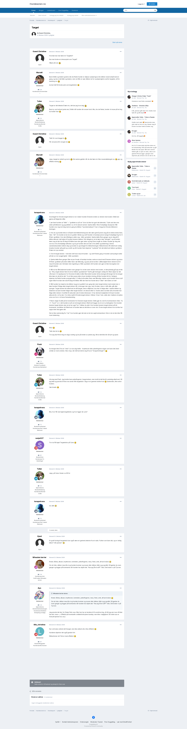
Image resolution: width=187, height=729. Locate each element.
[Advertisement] (76, 194)
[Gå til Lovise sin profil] (129, 194)
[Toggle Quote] (52, 593)
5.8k (40, 89)
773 (40, 361)
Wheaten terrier (39, 557)
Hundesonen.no (38, 4)
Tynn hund (135, 187)
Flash (39, 344)
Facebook (75, 10)
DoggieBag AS (93, 724)
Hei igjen (134, 131)
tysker (133, 183)
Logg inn (141, 4)
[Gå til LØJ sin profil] (129, 97)
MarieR (39, 72)
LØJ (135, 98)
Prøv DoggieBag (63, 10)
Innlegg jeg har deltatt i (57, 15)
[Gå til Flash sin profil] (39, 351)
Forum (33, 10)
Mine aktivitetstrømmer (89, 15)
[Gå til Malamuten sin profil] (129, 167)
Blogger (41, 10)
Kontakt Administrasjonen (70, 722)
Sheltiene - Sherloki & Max (140, 105)
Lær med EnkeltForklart (124, 722)
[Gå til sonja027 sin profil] (39, 445)
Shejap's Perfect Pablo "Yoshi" (141, 96)
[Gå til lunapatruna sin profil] (39, 219)
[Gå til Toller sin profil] (39, 108)
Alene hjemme (136, 140)
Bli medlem (152, 4)
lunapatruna (39, 212)
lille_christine (39, 625)
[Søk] (155, 10)
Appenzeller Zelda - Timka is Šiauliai (143, 117)
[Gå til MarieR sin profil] (39, 79)
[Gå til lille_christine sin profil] (39, 631)
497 (40, 641)
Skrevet (142, 98)
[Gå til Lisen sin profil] (129, 188)
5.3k (40, 605)
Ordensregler (84, 722)
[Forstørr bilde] (60, 63)
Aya (39, 588)
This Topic (147, 10)
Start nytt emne (117, 42)
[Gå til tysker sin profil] (129, 182)
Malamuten (135, 170)
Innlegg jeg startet (72, 15)
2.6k (40, 574)
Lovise (134, 195)
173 (40, 229)
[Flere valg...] (121, 51)
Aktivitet (32, 15)
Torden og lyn (136, 193)
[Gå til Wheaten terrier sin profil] (39, 564)
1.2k (40, 118)
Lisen (133, 189)
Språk (57, 722)
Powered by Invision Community (93, 726)
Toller (39, 101)
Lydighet (51, 35)
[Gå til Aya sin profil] (39, 595)
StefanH (136, 142)
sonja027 (39, 438)
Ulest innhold (42, 15)
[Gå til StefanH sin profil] (129, 141)
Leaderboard (51, 10)
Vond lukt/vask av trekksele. (141, 181)
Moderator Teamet (96, 722)
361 (40, 455)
